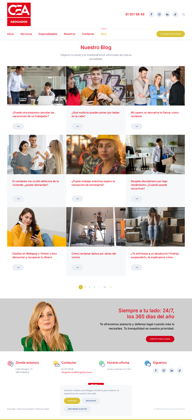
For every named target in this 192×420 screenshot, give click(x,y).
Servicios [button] (26, 34)
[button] (183, 14)
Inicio (10, 34)
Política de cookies (42, 409)
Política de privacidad (25, 409)
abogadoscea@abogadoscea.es (76, 372)
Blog (103, 34)
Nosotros (69, 34)
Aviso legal (11, 409)
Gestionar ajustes (77, 409)
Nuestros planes (172, 34)
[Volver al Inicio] (19, 14)
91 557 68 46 (134, 14)
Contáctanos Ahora (160, 339)
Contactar (88, 34)
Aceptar (72, 401)
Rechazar (91, 401)
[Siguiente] (110, 287)
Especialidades (48, 34)
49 (105, 287)
